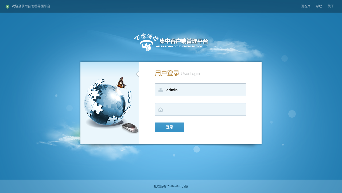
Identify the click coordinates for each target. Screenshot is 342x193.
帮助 (319, 6)
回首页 (305, 6)
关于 (331, 6)
